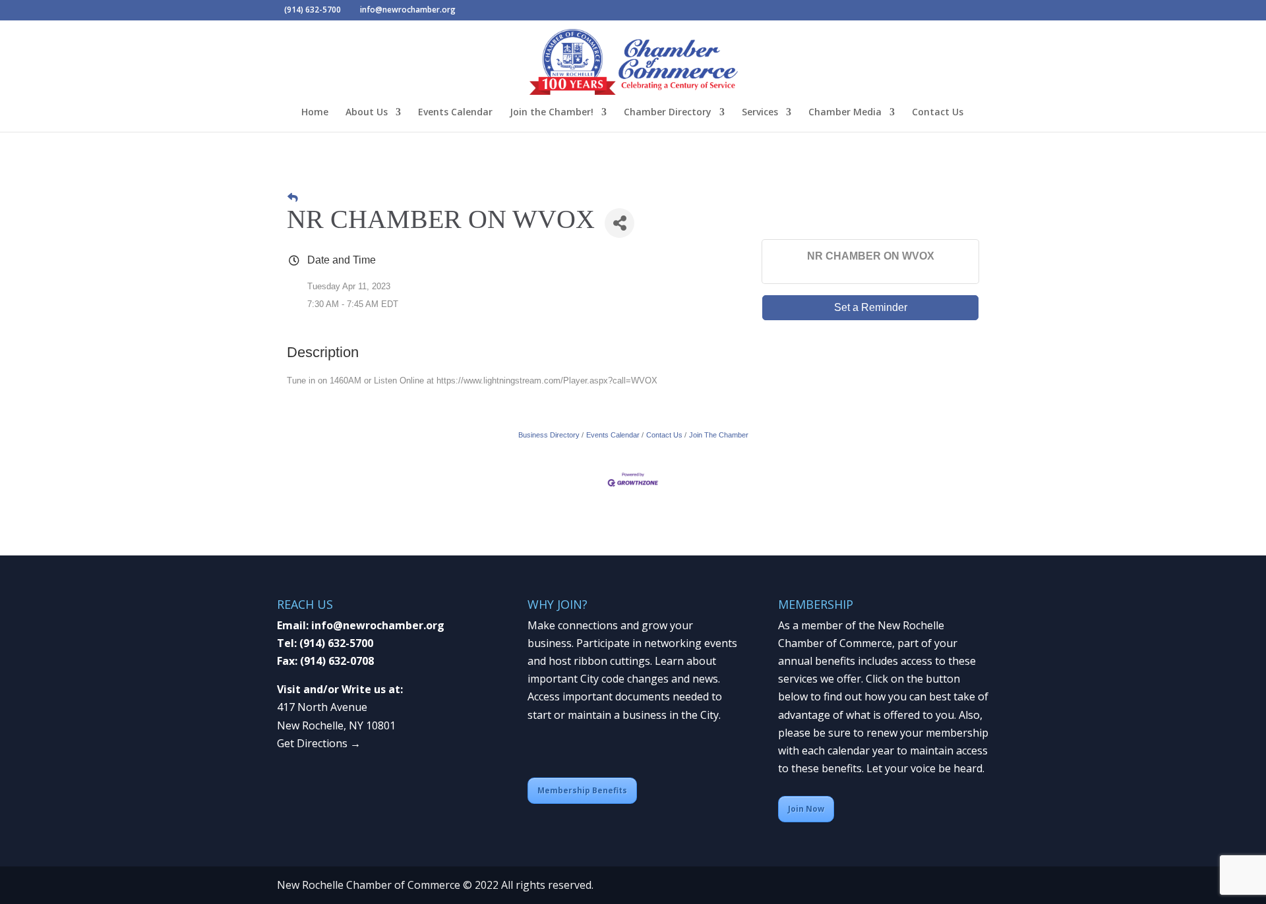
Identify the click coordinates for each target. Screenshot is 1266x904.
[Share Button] (619, 223)
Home (314, 112)
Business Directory (549, 435)
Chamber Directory (667, 112)
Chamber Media (845, 112)
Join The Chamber (718, 435)
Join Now (806, 808)
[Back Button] (292, 197)
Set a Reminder (870, 307)
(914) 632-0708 (337, 661)
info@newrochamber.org (377, 625)
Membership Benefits (582, 790)
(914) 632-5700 (336, 643)
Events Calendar (455, 112)
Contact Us (937, 112)
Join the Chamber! (551, 112)
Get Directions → (319, 743)
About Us (367, 112)
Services (760, 112)
